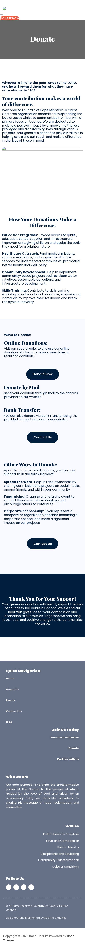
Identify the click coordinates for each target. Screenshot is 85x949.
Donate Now (9, 18)
